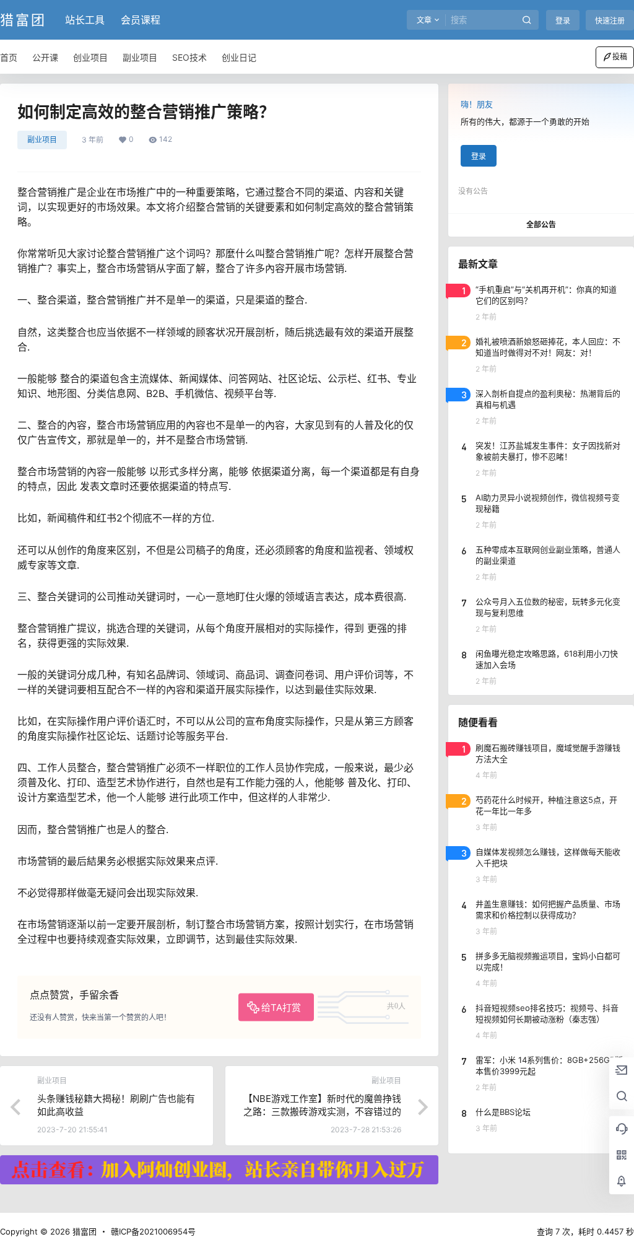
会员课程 (140, 20)
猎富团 (83, 1231)
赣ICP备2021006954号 (153, 1231)
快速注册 (610, 20)
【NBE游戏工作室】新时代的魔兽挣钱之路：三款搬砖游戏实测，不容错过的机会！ (322, 1111)
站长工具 (85, 20)
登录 (562, 20)
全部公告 (541, 224)
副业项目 (42, 139)
